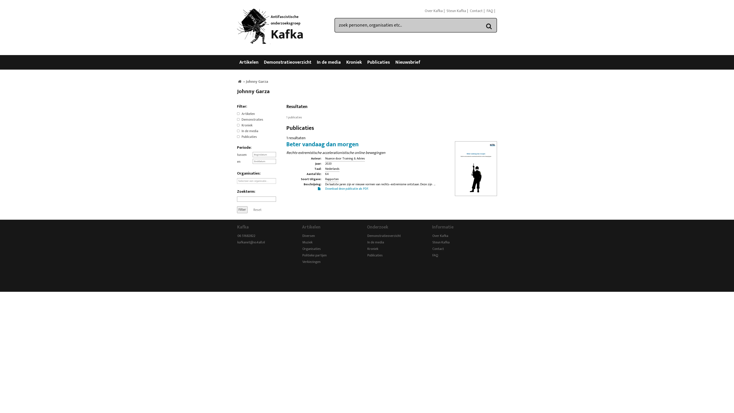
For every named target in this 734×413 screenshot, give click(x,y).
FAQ (489, 11)
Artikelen (248, 62)
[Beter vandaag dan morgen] (476, 193)
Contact (476, 11)
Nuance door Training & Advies (345, 158)
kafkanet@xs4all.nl (251, 242)
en (238, 162)
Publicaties (378, 62)
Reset (257, 210)
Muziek (307, 242)
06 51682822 (246, 236)
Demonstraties (252, 120)
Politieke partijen (314, 255)
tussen (242, 155)
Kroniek (354, 62)
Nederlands (332, 169)
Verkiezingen (311, 262)
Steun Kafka (456, 11)
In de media (329, 62)
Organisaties (311, 249)
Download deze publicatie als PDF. (347, 188)
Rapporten (332, 179)
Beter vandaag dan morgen (322, 144)
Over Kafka (434, 11)
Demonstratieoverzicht (287, 62)
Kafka (287, 34)
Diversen (308, 236)
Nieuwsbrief (407, 62)
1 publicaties (294, 117)
